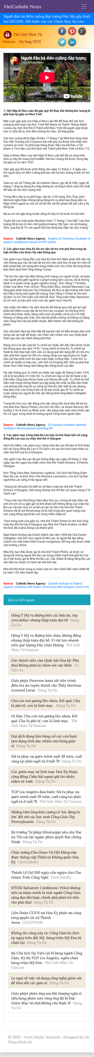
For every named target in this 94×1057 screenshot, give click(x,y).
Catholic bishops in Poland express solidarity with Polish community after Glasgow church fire (46, 585)
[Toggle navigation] (84, 6)
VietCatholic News (22, 6)
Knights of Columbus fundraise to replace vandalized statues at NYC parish (47, 240)
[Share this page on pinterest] (72, 31)
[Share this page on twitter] (62, 42)
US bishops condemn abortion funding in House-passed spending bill (44, 426)
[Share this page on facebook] (62, 31)
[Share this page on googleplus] (82, 31)
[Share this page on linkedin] (72, 42)
